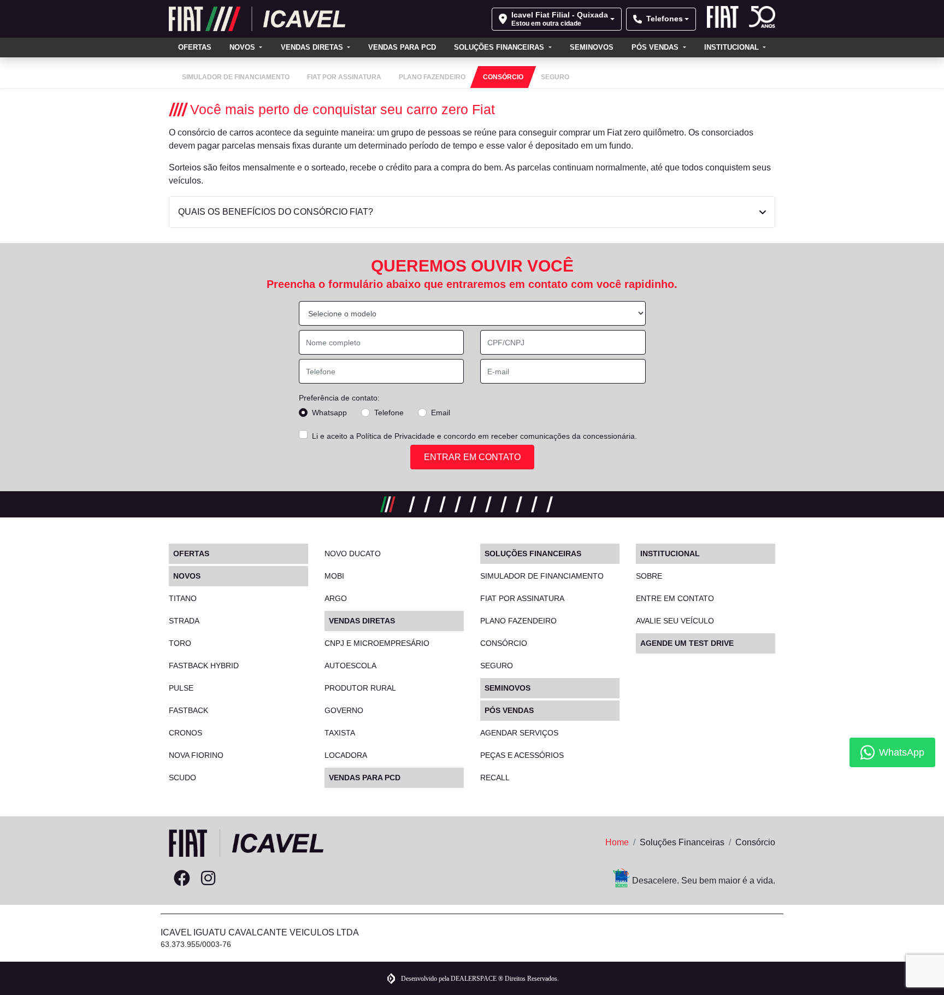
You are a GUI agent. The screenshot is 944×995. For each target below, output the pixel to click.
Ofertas (194, 47)
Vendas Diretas (313, 47)
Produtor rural (360, 688)
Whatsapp (329, 412)
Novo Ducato (352, 553)
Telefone (389, 412)
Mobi (334, 576)
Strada (184, 620)
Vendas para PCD (402, 47)
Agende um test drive (687, 643)
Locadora (345, 755)
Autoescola (350, 665)
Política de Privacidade (395, 436)
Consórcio (503, 643)
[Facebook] (182, 879)
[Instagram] (208, 879)
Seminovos (591, 47)
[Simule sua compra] (234, 879)
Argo (335, 598)
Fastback (188, 710)
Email (440, 412)
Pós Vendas (656, 47)
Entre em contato (675, 598)
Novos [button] (243, 47)
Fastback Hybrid (204, 665)
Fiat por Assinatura (522, 598)
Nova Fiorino (196, 755)
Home (617, 842)
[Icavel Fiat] (257, 19)
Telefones (664, 18)
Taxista (339, 732)
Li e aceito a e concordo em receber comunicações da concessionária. (474, 436)
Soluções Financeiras (500, 47)
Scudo (182, 777)
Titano (183, 598)
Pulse (181, 688)
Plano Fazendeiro (518, 620)
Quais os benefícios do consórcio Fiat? (275, 211)
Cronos (185, 732)
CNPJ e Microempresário (376, 643)
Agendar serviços (519, 732)
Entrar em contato (472, 457)
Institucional (732, 47)
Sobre (649, 576)
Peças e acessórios (522, 755)
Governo (343, 710)
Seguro (496, 665)
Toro (180, 643)
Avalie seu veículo (675, 620)
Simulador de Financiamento (542, 576)
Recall (495, 777)
